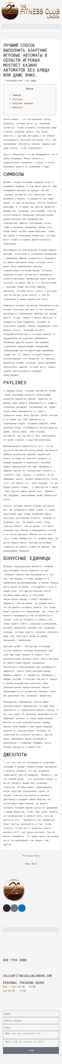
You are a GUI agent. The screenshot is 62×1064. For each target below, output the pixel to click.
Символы (16, 95)
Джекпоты (17, 107)
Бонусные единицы (22, 103)
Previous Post (31, 855)
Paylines (17, 99)
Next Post (31, 863)
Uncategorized (14, 80)
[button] (31, 26)
